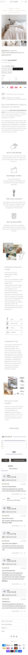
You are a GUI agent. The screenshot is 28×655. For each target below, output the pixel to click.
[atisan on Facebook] (11, 636)
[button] (2, 43)
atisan (15, 641)
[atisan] (14, 1)
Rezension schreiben (20, 461)
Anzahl (3, 75)
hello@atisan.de (15, 416)
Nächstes (17, 8)
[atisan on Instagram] (16, 636)
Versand (14, 97)
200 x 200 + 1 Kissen (7, 72)
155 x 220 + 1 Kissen (18, 68)
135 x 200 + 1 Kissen (7, 68)
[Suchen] (22, 1)
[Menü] (1, 1)
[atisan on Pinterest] (14, 636)
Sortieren (10, 466)
